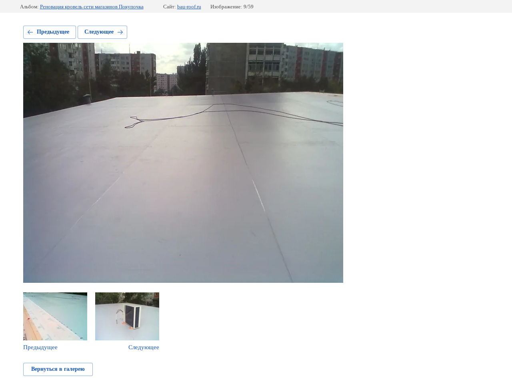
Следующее (99, 32)
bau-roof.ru (189, 7)
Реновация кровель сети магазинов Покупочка (92, 7)
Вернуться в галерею (58, 369)
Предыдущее (53, 32)
